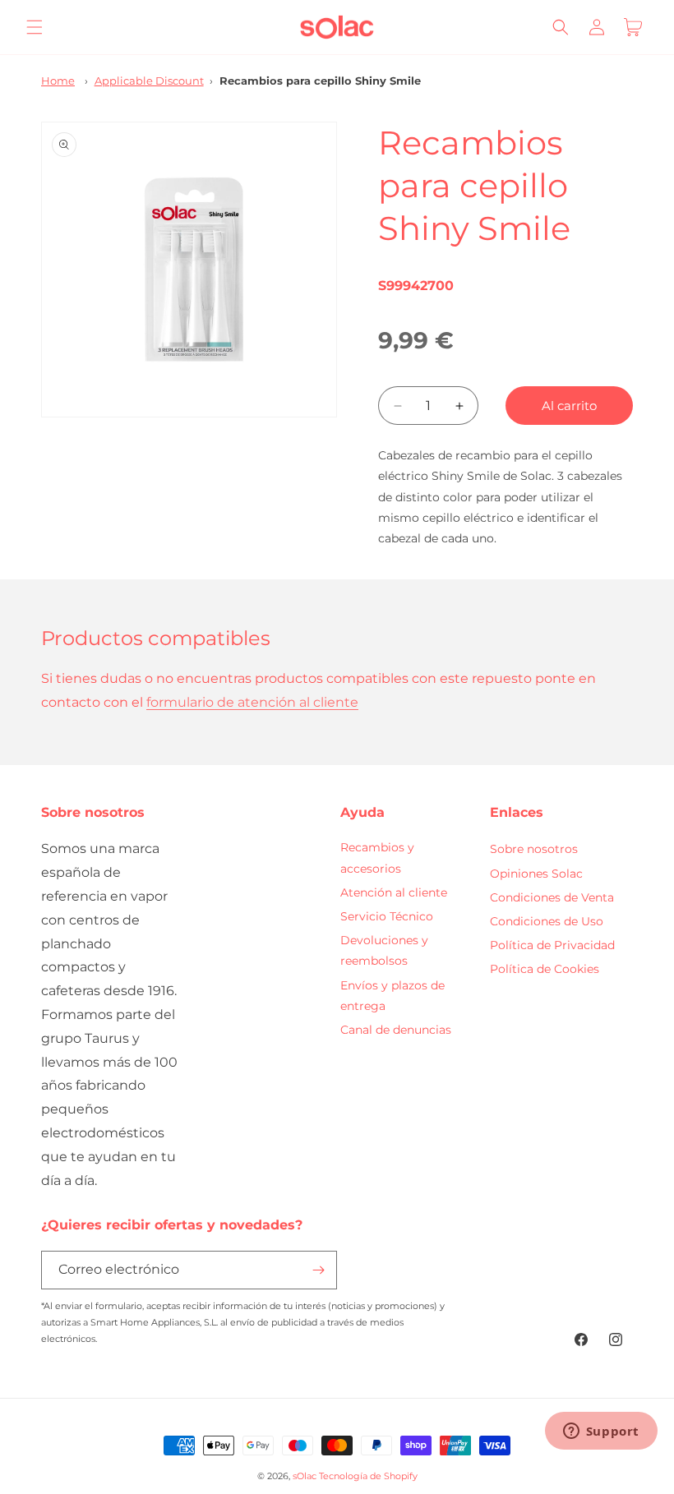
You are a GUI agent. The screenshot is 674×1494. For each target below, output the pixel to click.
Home (58, 80)
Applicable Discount (149, 80)
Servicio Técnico (386, 916)
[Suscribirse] (318, 1270)
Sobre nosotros (534, 849)
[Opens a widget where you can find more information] (601, 1432)
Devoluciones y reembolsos (384, 950)
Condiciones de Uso (546, 921)
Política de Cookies (544, 968)
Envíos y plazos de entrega (392, 995)
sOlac (304, 1476)
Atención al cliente (393, 892)
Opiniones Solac (536, 873)
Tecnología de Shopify (368, 1476)
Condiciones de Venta (552, 897)
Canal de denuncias (395, 1029)
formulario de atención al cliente (252, 702)
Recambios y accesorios (377, 857)
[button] (34, 27)
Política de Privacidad (552, 945)
